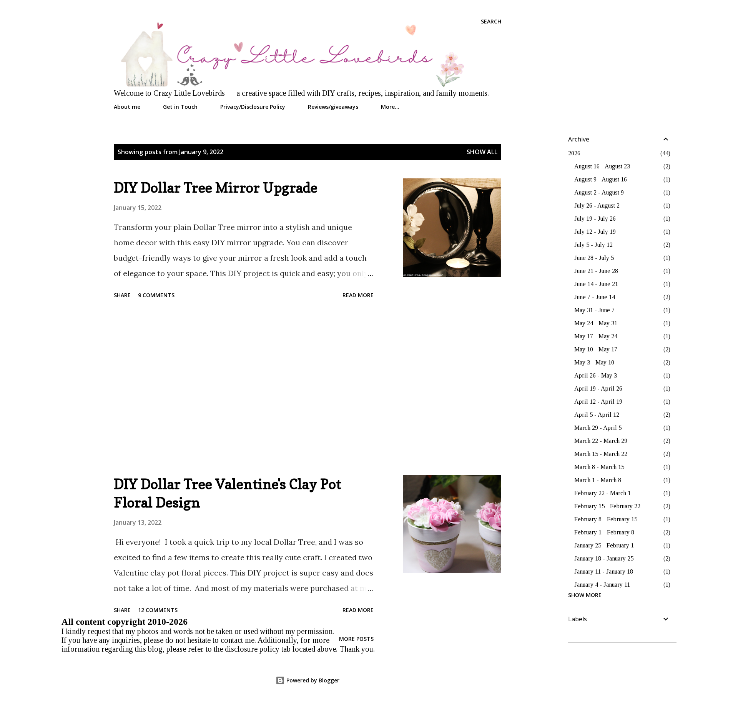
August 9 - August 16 (600, 179)
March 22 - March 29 (600, 441)
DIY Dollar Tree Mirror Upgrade (215, 187)
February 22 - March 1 (602, 493)
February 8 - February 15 (605, 519)
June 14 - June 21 (596, 284)
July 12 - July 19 (595, 231)
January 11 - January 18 (603, 571)
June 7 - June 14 (594, 297)
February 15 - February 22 (607, 506)
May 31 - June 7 (594, 310)
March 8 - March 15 (599, 467)
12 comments (158, 610)
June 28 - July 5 (594, 258)
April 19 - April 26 (598, 388)
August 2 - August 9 (599, 192)
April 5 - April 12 (596, 414)
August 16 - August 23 (602, 166)
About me (127, 106)
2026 (574, 153)
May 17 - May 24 (595, 336)
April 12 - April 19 (598, 401)
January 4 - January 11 (602, 584)
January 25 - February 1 (604, 545)
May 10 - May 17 (595, 349)
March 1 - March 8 (597, 480)
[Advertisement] (244, 388)
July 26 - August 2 (597, 205)
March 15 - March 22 (600, 454)
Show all (482, 152)
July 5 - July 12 (593, 244)
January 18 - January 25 (603, 558)
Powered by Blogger (312, 680)
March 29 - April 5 (598, 427)
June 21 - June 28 (596, 271)
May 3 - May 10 (594, 362)
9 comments (156, 295)
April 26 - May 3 (595, 375)
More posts (356, 638)
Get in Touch (180, 106)
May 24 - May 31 (595, 323)
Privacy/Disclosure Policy (252, 106)
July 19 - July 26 (595, 218)
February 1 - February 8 (604, 532)
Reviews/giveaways (333, 106)
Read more (358, 295)
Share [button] (122, 295)
